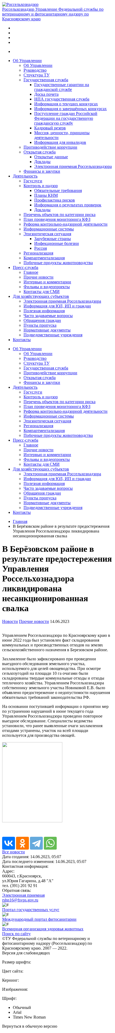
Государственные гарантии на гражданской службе (61, 87)
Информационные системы (49, 229)
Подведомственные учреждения (53, 335)
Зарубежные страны (52, 238)
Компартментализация (44, 258)
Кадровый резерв (50, 128)
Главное (31, 272)
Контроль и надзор (41, 185)
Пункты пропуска (40, 325)
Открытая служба (40, 152)
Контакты (22, 339)
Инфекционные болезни (56, 243)
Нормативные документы (47, 330)
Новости (10, 621)
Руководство (35, 70)
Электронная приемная (23, 895)
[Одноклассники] (22, 843)
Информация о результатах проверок (67, 205)
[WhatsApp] (50, 843)
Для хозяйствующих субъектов (41, 296)
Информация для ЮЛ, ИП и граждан (57, 306)
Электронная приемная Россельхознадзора (73, 166)
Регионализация (38, 253)
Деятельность (25, 176)
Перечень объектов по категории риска (59, 214)
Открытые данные (51, 157)
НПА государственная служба (61, 99)
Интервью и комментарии (47, 282)
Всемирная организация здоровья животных (42, 929)
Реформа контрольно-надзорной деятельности (66, 224)
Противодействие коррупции (50, 147)
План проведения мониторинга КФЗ (57, 219)
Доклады (42, 161)
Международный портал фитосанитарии (39, 919)
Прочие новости (38, 277)
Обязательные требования (58, 190)
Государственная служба (46, 80)
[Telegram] (36, 843)
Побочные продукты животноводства (58, 262)
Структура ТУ (36, 75)
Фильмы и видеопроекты (47, 286)
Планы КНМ (46, 195)
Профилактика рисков (54, 200)
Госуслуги (33, 181)
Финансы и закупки (42, 171)
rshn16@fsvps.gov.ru (20, 900)
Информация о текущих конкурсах (66, 104)
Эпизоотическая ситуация (47, 234)
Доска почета (46, 94)
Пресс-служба (25, 267)
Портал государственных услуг (30, 909)
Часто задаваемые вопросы (48, 315)
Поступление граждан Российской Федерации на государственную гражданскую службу (65, 118)
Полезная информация (44, 311)
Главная (20, 521)
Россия (40, 248)
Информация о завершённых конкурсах (70, 108)
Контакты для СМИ (42, 291)
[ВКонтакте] (8, 843)
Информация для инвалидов (60, 142)
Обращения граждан (42, 320)
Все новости (13, 852)
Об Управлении (27, 60)
